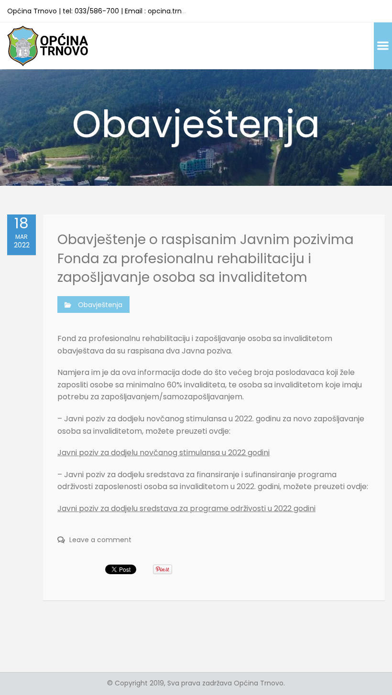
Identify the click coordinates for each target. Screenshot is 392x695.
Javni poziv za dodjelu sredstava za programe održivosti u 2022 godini (186, 508)
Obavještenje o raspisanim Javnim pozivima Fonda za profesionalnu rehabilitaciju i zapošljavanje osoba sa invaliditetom (205, 258)
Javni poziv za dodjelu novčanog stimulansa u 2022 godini (163, 452)
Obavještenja (100, 305)
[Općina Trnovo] (47, 45)
